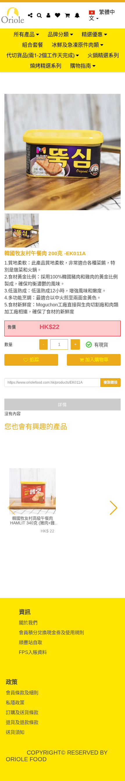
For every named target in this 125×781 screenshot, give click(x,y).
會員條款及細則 (22, 692)
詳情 (62, 404)
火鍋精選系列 (103, 55)
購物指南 (81, 66)
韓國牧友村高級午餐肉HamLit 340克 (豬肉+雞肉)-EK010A (32, 520)
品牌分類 (59, 34)
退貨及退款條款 (22, 722)
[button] (11, 508)
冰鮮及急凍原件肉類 (76, 45)
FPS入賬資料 (33, 652)
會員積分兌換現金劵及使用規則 (51, 632)
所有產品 (25, 34)
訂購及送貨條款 (22, 712)
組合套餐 (32, 45)
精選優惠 (93, 34)
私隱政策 (15, 702)
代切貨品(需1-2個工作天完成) (41, 55)
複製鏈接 (110, 382)
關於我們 (28, 622)
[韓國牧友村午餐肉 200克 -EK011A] (62, 152)
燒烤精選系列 (45, 66)
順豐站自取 (30, 642)
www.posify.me (62, 774)
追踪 (34, 359)
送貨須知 (15, 732)
